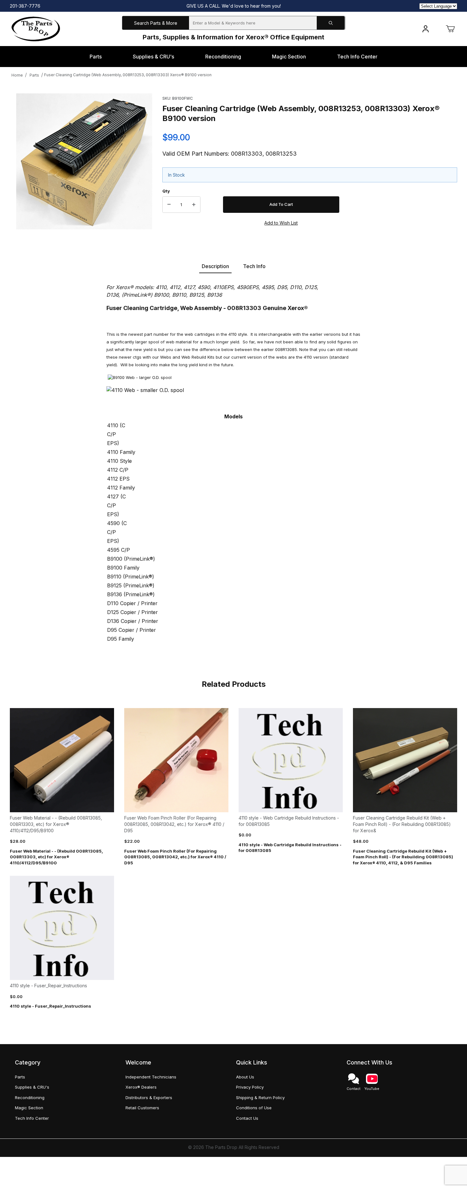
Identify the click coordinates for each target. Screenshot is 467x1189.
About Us (245, 1076)
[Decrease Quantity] (169, 205)
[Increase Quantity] (193, 205)
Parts (34, 75)
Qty (166, 190)
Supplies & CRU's (32, 1087)
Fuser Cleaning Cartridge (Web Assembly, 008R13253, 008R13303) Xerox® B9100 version (128, 74)
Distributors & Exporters (148, 1097)
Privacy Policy (250, 1087)
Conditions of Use (254, 1107)
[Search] (331, 23)
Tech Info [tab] (254, 266)
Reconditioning (29, 1097)
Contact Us (247, 1118)
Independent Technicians (150, 1076)
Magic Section (29, 1107)
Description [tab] (215, 266)
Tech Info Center (32, 1118)
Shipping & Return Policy (260, 1097)
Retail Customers (142, 1107)
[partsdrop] (35, 28)
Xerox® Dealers (141, 1087)
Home (17, 75)
